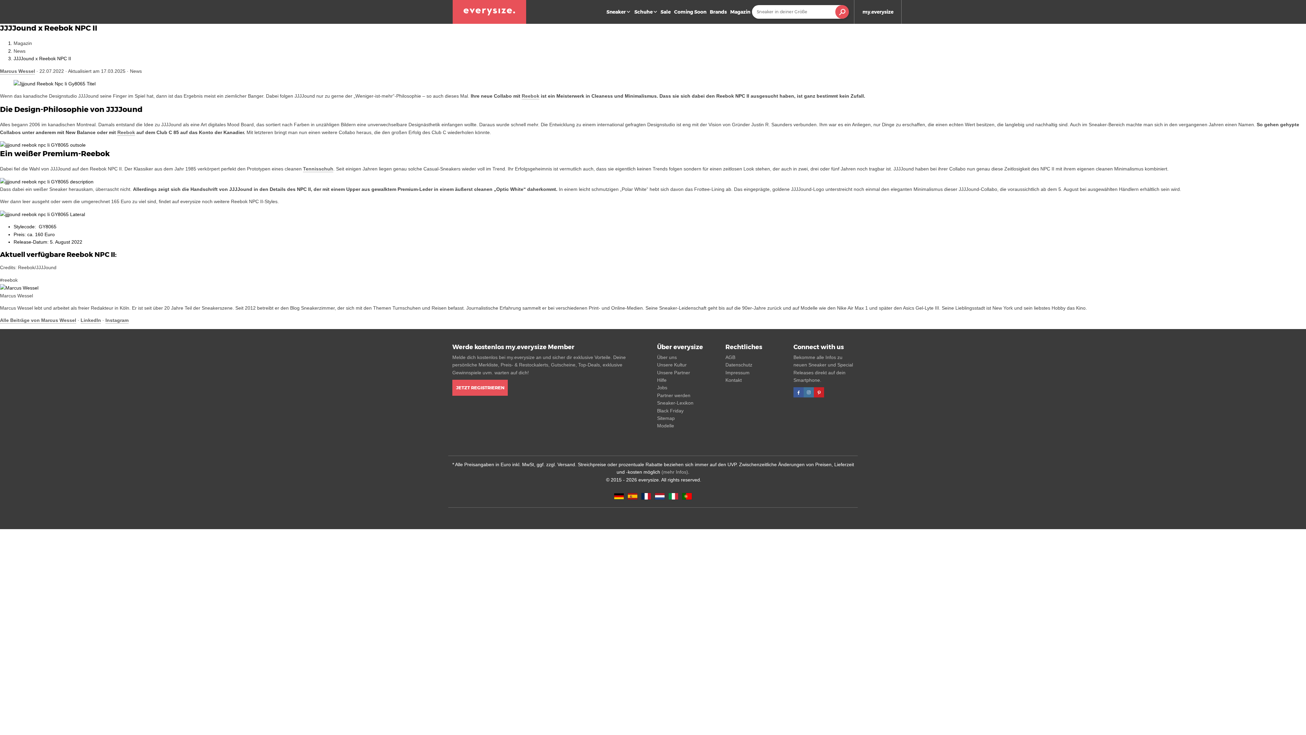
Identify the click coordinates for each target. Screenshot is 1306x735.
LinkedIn (91, 320)
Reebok (530, 96)
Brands (718, 12)
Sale (665, 12)
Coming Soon (690, 12)
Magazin (740, 12)
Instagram (117, 320)
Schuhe (643, 12)
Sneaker (616, 12)
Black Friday (670, 410)
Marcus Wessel (17, 71)
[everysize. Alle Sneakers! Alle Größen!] (489, 12)
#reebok (9, 280)
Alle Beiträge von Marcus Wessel (38, 320)
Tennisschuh (318, 169)
